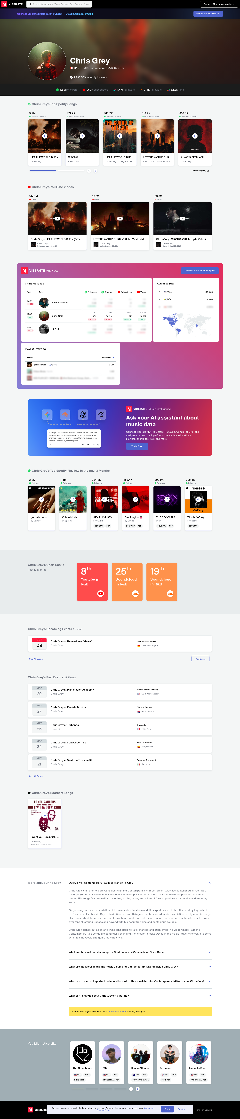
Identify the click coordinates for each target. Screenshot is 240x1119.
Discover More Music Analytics (219, 4)
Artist (41, 292)
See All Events (36, 659)
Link (50, 364)
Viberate (12, 4)
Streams (108, 292)
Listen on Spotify (199, 171)
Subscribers (126, 292)
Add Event (201, 659)
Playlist (30, 357)
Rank (29, 292)
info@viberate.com (117, 1011)
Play (44, 136)
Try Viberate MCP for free (208, 13)
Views (143, 292)
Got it (167, 1109)
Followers (92, 292)
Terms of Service (204, 1110)
